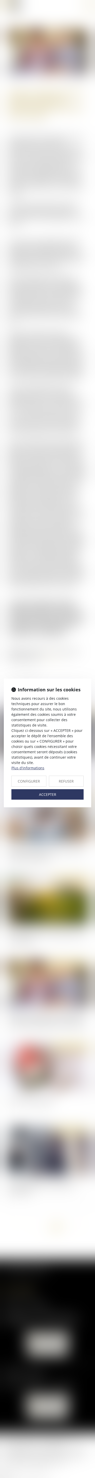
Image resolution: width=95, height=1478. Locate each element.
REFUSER (66, 781)
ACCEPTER (47, 794)
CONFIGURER (29, 781)
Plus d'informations (27, 768)
